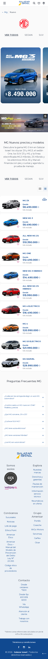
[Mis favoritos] (39, 3)
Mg (5, 12)
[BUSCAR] (34, 3)
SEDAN (29, 35)
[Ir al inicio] (24, 3)
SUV (41, 35)
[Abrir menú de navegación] (4, 3)
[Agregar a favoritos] (18, 209)
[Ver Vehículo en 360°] (44, 199)
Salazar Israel (20, 652)
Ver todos (11, 35)
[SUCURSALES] (44, 3)
